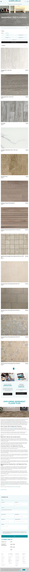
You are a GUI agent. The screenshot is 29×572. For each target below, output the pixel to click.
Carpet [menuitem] (2, 560)
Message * (2, 524)
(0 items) (27, 1)
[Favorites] (26, 1)
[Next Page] (17, 369)
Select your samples (20, 393)
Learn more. (19, 570)
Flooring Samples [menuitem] (9, 558)
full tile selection (6, 484)
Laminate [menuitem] (2, 561)
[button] (25, 1)
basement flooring (13, 427)
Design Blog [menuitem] (10, 563)
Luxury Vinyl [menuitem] (3, 557)
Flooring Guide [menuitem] (17, 558)
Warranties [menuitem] (16, 562)
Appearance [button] (21, 37)
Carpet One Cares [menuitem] (24, 558)
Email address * (17, 514)
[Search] (27, 28)
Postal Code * (3, 519)
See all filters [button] (14, 42)
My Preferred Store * (17, 519)
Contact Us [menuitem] (23, 559)
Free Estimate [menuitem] (3, 564)
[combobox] (13, 28)
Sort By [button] (24, 45)
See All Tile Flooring (4, 489)
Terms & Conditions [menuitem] (23, 561)
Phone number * (3, 514)
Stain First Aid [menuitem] (17, 557)
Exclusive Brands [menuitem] (16, 565)
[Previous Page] (12, 369)
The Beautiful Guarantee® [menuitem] (17, 560)
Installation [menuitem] (17, 563)
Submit (14, 536)
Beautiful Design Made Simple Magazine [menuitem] (10, 560)
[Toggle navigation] (1, 1)
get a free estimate (15, 486)
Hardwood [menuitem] (2, 558)
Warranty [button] (7, 37)
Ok (23, 569)
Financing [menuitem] (2, 565)
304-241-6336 (19, 4)
